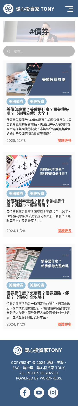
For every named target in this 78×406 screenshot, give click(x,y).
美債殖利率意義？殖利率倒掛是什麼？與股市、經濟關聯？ (35, 203)
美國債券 (16, 101)
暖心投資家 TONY (35, 8)
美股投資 (37, 101)
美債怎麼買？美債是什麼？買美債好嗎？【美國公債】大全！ (37, 111)
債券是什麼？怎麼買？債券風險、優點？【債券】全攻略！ (37, 295)
